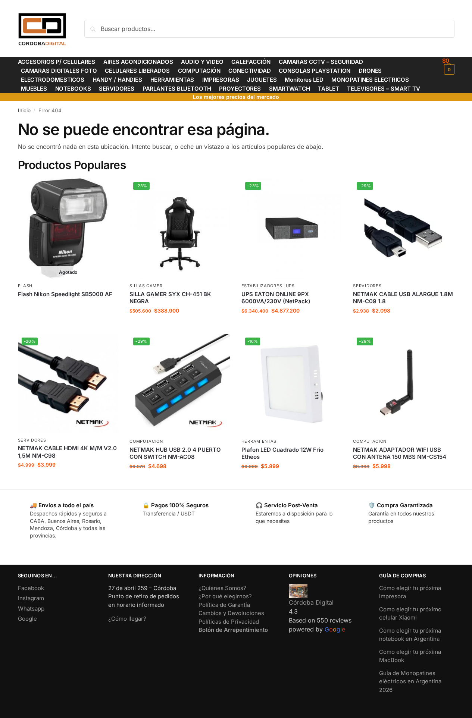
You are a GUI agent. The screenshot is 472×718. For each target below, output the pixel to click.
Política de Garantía (224, 604)
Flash (25, 285)
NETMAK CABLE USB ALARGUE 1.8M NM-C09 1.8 (403, 298)
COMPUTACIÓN (146, 441)
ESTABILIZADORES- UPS (268, 285)
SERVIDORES (367, 285)
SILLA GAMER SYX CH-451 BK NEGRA (170, 298)
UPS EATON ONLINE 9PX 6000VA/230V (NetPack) (275, 298)
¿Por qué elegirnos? (225, 596)
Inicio (24, 110)
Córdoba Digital (311, 602)
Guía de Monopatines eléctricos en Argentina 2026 (410, 681)
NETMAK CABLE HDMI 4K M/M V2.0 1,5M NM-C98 (67, 452)
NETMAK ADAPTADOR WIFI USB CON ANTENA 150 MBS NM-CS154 (399, 453)
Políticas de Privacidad (229, 621)
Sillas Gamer (145, 285)
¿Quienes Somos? (222, 588)
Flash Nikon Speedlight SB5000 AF (65, 294)
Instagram (31, 598)
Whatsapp (31, 608)
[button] (448, 66)
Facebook (31, 588)
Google (27, 618)
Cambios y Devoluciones (231, 613)
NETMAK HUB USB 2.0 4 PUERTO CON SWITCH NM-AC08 (175, 453)
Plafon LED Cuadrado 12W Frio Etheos (282, 453)
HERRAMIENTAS (258, 441)
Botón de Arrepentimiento (233, 629)
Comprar (68, 306)
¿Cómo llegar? (127, 618)
